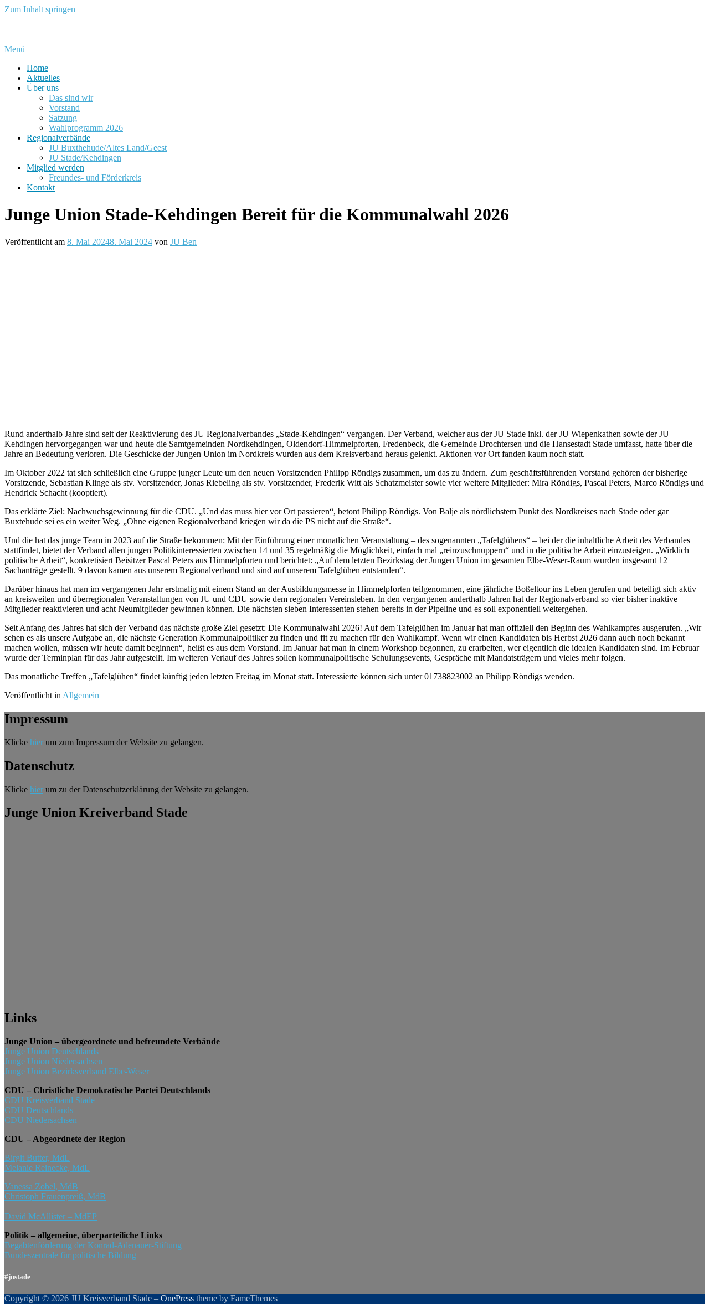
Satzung (63, 117)
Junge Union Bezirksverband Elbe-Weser (76, 1071)
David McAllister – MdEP (50, 1216)
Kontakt (41, 187)
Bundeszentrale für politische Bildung (70, 1255)
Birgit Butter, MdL (37, 1157)
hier (36, 742)
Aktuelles (43, 78)
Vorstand (64, 107)
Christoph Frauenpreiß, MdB (55, 1196)
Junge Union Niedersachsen (53, 1061)
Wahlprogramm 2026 (86, 127)
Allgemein (81, 695)
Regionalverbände (58, 137)
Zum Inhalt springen (39, 9)
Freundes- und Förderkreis (95, 177)
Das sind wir (71, 97)
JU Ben (183, 241)
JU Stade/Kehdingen (85, 157)
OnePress (177, 1298)
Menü (14, 49)
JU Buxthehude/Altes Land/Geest (108, 147)
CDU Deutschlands (38, 1110)
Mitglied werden (55, 167)
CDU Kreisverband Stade (49, 1100)
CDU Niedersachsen (40, 1120)
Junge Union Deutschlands (51, 1051)
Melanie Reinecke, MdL (47, 1167)
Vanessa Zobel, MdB (41, 1186)
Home (37, 68)
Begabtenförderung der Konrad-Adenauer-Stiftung (93, 1245)
